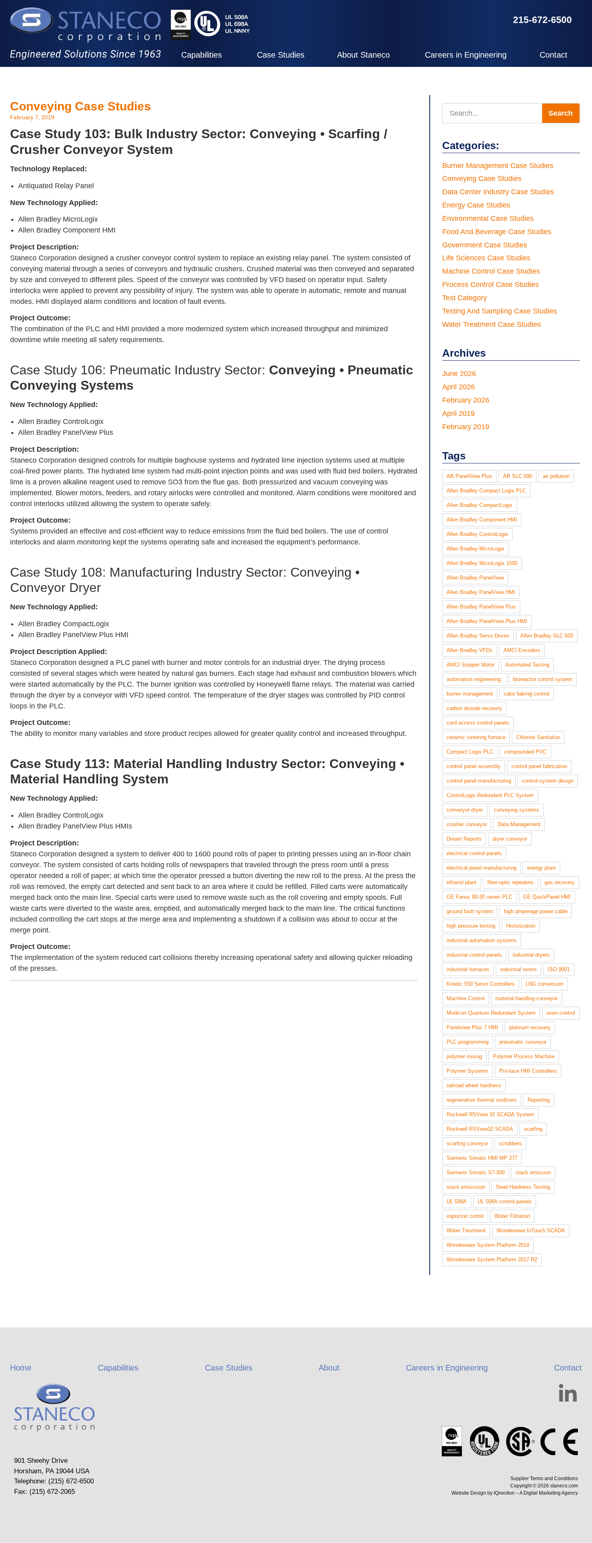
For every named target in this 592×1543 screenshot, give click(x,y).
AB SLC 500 (517, 476)
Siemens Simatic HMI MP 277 (482, 1158)
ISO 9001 (559, 969)
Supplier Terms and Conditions (544, 1478)
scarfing (533, 1129)
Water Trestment (466, 1230)
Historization (520, 926)
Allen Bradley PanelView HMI (481, 592)
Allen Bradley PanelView (475, 578)
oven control (560, 1013)
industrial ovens (518, 969)
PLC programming (468, 1042)
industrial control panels (474, 955)
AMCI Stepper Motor (471, 665)
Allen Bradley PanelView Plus (481, 607)
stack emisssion (466, 1187)
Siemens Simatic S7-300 (476, 1172)
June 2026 (459, 374)
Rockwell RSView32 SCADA (480, 1129)
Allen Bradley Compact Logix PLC (486, 491)
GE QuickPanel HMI (547, 897)
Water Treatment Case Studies (491, 324)
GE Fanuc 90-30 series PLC (479, 897)
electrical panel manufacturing (481, 868)
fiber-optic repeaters (510, 882)
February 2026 (465, 400)
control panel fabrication (539, 766)
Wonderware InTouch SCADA (531, 1230)
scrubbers (510, 1143)
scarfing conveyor (467, 1143)
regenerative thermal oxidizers (482, 1100)
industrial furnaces (468, 969)
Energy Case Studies (476, 205)
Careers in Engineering (466, 54)
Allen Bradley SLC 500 (546, 636)
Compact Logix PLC (470, 752)
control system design (547, 781)
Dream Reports (464, 839)
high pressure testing (471, 926)
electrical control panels (474, 853)
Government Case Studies (484, 245)
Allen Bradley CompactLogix (480, 505)
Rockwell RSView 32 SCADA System (490, 1114)
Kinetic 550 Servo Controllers (481, 984)
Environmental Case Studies (488, 218)
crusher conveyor (467, 824)
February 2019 (465, 427)
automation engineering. (474, 679)
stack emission (533, 1172)
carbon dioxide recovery (474, 708)
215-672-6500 (542, 20)
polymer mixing (464, 1056)
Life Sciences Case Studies (486, 258)
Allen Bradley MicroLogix (476, 549)
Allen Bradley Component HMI (482, 520)
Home (20, 1368)
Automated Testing (527, 665)
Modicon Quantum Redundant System (491, 1013)
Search (561, 113)
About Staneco (363, 54)
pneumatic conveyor (522, 1042)
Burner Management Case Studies (497, 166)
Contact (553, 54)
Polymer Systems (468, 1071)
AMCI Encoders (521, 650)
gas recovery (559, 882)
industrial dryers (531, 955)
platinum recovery (530, 1027)
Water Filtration (512, 1216)
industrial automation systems (482, 940)
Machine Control (465, 998)
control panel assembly (474, 766)
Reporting (539, 1100)
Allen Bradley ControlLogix (477, 534)
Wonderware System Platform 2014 (488, 1245)
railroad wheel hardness (474, 1085)
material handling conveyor (526, 998)
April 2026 (458, 387)
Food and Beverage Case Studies (496, 232)
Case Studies (280, 54)
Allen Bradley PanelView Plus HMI (487, 621)
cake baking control (526, 694)
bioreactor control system (542, 679)
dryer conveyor (510, 839)
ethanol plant (461, 882)
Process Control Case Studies (490, 284)
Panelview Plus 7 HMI (472, 1027)
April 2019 (458, 413)
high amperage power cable (535, 911)
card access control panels (478, 723)
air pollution (556, 476)
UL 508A (457, 1201)
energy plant (541, 868)
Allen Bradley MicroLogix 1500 (482, 563)
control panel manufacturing (479, 781)
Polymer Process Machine (524, 1056)
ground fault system (470, 911)
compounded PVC (525, 752)
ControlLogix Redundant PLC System (490, 795)
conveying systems (516, 810)
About (329, 1368)
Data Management (519, 824)
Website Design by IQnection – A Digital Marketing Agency (514, 1493)
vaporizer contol (465, 1216)
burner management (470, 694)
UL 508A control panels (505, 1201)
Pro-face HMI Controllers (528, 1071)
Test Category (464, 298)
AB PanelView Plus (469, 476)
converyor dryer (465, 810)
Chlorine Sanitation (538, 737)
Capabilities (201, 54)
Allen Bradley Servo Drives (478, 636)
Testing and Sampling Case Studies (499, 311)
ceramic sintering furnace (476, 737)
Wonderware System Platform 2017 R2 (492, 1259)
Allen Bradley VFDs (470, 650)
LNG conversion (544, 984)
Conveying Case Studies (80, 106)
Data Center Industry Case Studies (498, 192)
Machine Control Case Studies (491, 271)
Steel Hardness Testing (523, 1187)
